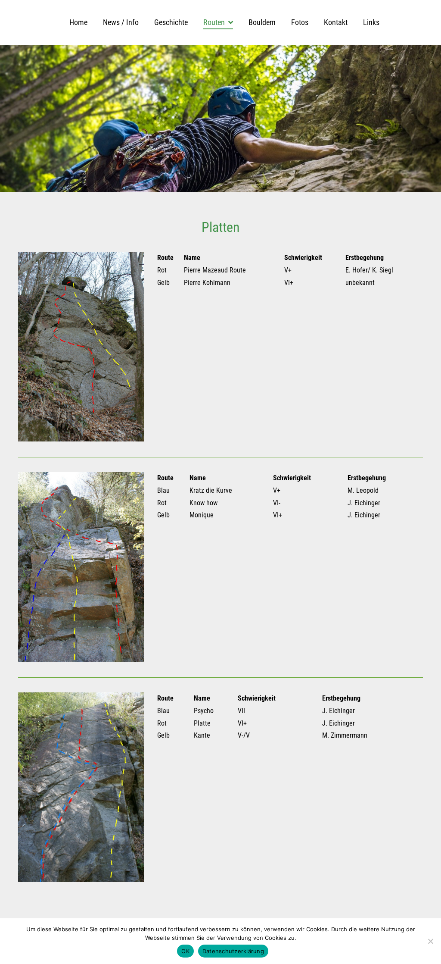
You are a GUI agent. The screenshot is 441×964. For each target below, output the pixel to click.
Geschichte (171, 22)
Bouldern (262, 22)
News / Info (121, 22)
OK (185, 951)
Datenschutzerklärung (233, 951)
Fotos (299, 22)
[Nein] (430, 941)
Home (78, 22)
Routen (214, 22)
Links (371, 22)
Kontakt (336, 22)
